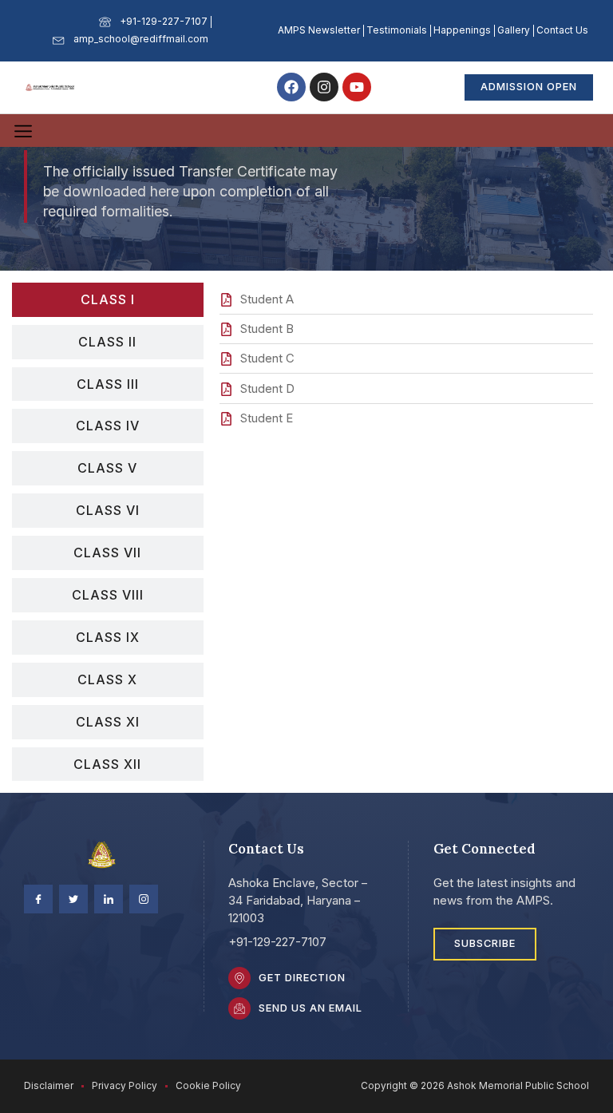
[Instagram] (324, 87)
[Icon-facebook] (38, 899)
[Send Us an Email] (239, 1008)
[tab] (108, 300)
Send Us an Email (310, 1008)
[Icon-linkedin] (108, 899)
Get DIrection (302, 978)
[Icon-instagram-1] (143, 899)
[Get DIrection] (239, 978)
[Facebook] (291, 87)
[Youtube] (356, 87)
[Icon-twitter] (73, 899)
